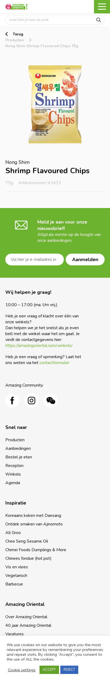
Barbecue (14, 584)
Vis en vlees (16, 567)
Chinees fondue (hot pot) (28, 558)
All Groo (13, 533)
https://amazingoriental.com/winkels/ (39, 346)
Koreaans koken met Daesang (33, 515)
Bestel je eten (18, 457)
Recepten (14, 466)
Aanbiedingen (18, 448)
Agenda (12, 483)
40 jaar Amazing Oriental (28, 625)
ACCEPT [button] (49, 669)
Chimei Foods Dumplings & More (35, 550)
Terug (18, 34)
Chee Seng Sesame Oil (26, 541)
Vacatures (14, 634)
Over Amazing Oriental (26, 617)
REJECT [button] (69, 669)
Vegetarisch (16, 576)
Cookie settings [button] (22, 670)
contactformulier (54, 363)
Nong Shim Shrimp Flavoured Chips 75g (41, 46)
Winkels (13, 474)
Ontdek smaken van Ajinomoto (34, 524)
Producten (14, 40)
